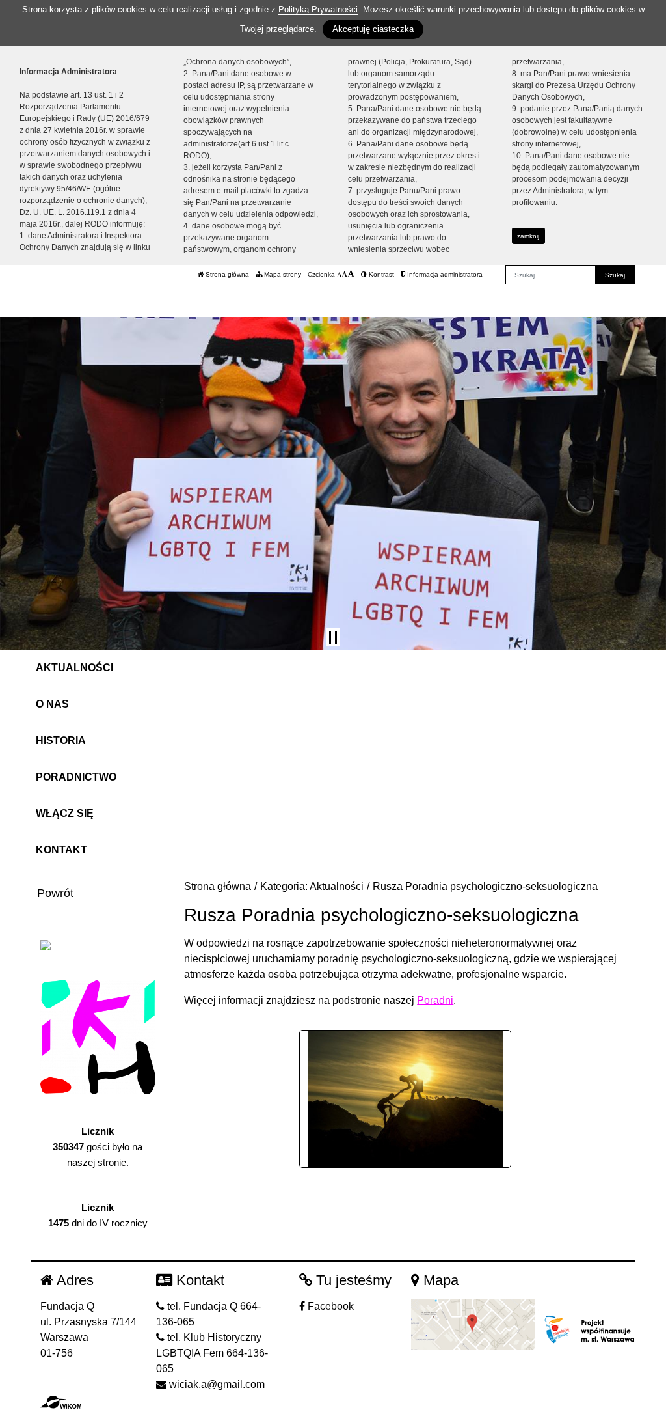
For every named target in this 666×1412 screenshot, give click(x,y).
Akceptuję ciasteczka (373, 29)
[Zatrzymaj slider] (333, 637)
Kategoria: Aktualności (312, 886)
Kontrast (380, 274)
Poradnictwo (76, 776)
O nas (52, 704)
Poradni (435, 1000)
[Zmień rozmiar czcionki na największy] (350, 274)
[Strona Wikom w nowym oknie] (60, 1402)
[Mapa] (473, 1323)
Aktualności (74, 667)
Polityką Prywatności (318, 9)
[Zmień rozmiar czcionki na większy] (344, 274)
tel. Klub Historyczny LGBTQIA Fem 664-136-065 (212, 1353)
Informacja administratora (444, 274)
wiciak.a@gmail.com (215, 1384)
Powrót (55, 893)
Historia (61, 740)
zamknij (528, 236)
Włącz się (65, 813)
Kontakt (61, 849)
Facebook (329, 1306)
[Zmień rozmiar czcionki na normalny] (339, 274)
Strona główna (226, 274)
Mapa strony (281, 274)
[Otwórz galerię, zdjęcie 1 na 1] (405, 1099)
